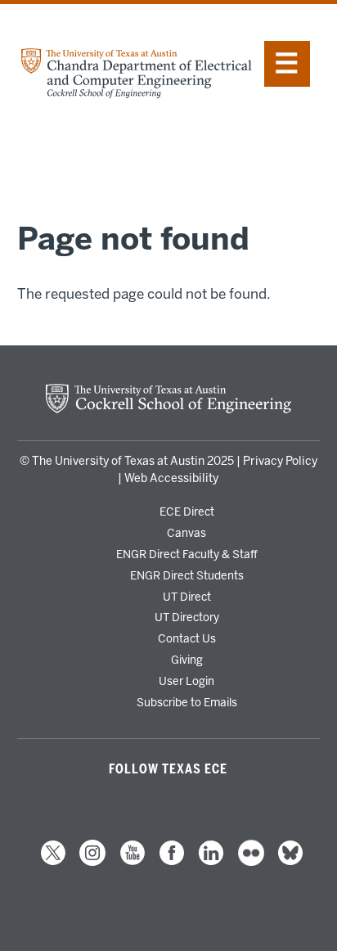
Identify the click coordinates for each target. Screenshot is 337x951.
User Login (186, 680)
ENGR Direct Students (187, 575)
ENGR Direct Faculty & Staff (187, 554)
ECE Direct (187, 511)
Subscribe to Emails (187, 702)
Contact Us (187, 638)
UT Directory (187, 617)
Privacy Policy (280, 461)
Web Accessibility (171, 478)
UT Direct (187, 596)
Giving (187, 659)
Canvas (186, 532)
